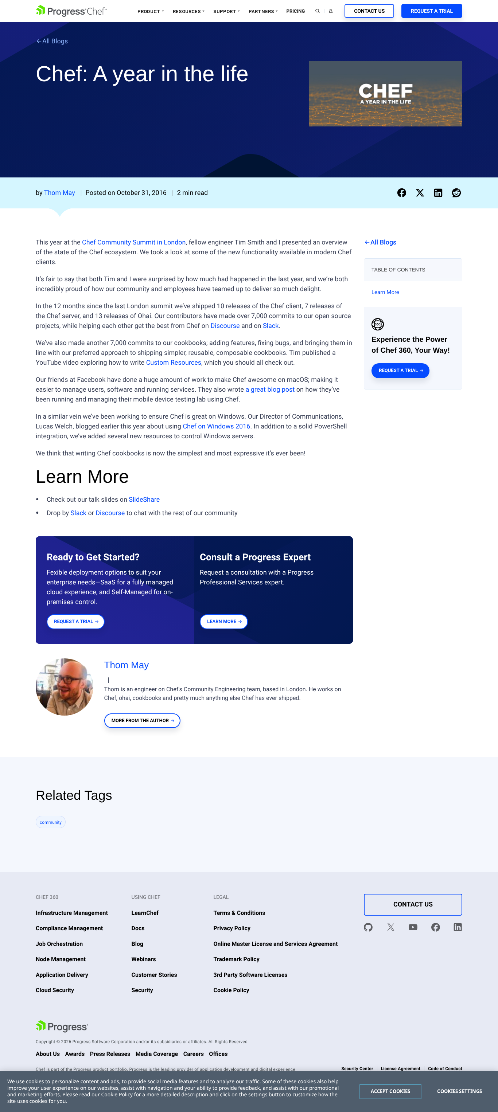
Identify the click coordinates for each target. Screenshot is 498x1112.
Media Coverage (157, 1053)
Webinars (144, 959)
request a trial (73, 621)
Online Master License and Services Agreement (276, 943)
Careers (193, 1053)
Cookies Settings (459, 1091)
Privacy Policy (232, 928)
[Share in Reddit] (456, 193)
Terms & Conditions (239, 912)
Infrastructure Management (72, 912)
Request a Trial (432, 11)
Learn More (385, 292)
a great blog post (270, 389)
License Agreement (401, 1068)
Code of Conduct (445, 1068)
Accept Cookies (391, 1091)
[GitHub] (368, 928)
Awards (75, 1053)
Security (142, 990)
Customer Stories (154, 974)
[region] (249, 1091)
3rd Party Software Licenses (251, 974)
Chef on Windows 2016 (216, 426)
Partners (261, 11)
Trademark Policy (237, 959)
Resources (187, 11)
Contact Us (369, 11)
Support (224, 11)
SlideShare (144, 500)
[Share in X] (421, 193)
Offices (218, 1053)
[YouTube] (413, 928)
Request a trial (398, 370)
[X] (390, 928)
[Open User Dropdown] (330, 11)
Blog (138, 943)
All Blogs (55, 41)
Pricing (296, 11)
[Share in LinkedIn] (439, 193)
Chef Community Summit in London (134, 242)
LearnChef (145, 912)
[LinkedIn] (458, 928)
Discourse (225, 326)
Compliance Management (69, 928)
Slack (271, 326)
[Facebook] (435, 928)
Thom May (126, 664)
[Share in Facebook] (403, 193)
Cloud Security (55, 990)
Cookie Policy (231, 990)
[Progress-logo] (62, 1027)
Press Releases (110, 1053)
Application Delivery (62, 974)
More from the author (140, 721)
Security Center (357, 1068)
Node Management (61, 959)
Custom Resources (173, 363)
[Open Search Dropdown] (317, 11)
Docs (138, 928)
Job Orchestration (59, 943)
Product (148, 11)
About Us (48, 1053)
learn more (221, 621)
